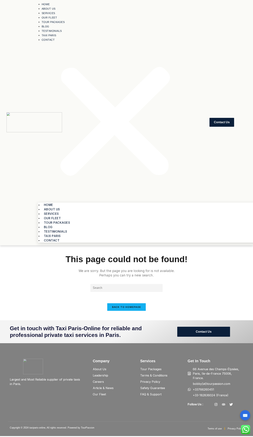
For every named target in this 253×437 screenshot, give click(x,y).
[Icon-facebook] (208, 404)
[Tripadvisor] (223, 404)
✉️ (245, 415)
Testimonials (52, 30)
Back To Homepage (126, 306)
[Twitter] (231, 404)
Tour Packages (53, 22)
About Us (49, 8)
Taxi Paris (49, 35)
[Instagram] (216, 404)
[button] (115, 122)
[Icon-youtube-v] (238, 404)
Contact (48, 39)
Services (48, 13)
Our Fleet (49, 17)
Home (46, 4)
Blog (45, 26)
